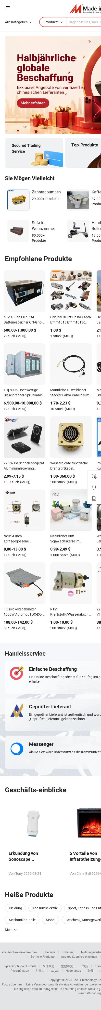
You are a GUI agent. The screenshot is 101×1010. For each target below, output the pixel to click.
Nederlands (73, 970)
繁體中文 (67, 966)
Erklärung (68, 952)
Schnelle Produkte (42, 956)
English (31, 966)
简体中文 (48, 966)
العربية (55, 970)
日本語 (83, 966)
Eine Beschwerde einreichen (18, 952)
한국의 (40, 970)
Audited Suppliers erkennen (79, 956)
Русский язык (20, 970)
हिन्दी (90, 970)
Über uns (49, 952)
